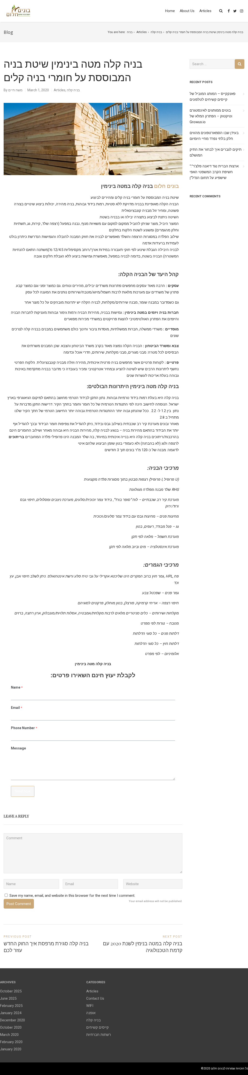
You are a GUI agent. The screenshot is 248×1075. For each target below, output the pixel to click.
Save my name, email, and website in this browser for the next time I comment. (72, 895)
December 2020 (12, 1020)
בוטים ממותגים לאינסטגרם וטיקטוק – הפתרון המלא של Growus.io (211, 116)
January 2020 (10, 1049)
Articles (205, 11)
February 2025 (11, 1006)
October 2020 (11, 1027)
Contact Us (95, 998)
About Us (187, 11)
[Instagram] (241, 11)
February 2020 (11, 1042)
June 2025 (8, 998)
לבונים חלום (218, 1068)
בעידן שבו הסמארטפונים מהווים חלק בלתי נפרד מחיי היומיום (214, 136)
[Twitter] (234, 11)
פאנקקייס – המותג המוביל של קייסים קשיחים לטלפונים (212, 97)
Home (170, 11)
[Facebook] (229, 11)
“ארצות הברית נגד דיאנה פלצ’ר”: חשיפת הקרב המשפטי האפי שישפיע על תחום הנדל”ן (214, 172)
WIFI (89, 1006)
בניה (129, 32)
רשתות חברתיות (98, 1034)
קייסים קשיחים (97, 1027)
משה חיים (15, 90)
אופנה (90, 1013)
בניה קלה (156, 32)
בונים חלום (166, 185)
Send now (23, 791)
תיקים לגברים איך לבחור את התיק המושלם (215, 152)
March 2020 (9, 1034)
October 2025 (11, 991)
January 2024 (10, 1013)
